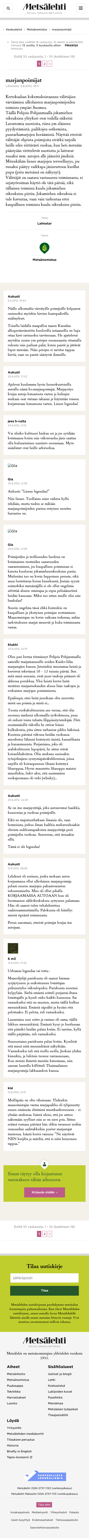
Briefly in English (19, 1451)
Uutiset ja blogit (60, 1374)
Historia (13, 1445)
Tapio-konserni (18, 1457)
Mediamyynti (40, 1512)
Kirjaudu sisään (43, 1192)
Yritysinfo (14, 1428)
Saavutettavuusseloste (44, 1527)
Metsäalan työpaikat (63, 1409)
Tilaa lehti (44, 1504)
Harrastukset (16, 1397)
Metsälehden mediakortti (25, 1433)
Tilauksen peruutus (21, 1439)
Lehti (51, 1380)
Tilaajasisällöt (58, 1415)
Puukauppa (15, 1385)
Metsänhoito (16, 1374)
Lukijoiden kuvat (60, 1391)
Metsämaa (55, 1403)
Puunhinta (55, 1397)
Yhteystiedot (58, 1512)
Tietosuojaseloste (67, 1519)
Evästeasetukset (42, 1519)
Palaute (74, 1512)
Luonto (12, 1403)
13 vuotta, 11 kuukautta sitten (41, 45)
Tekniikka (14, 1391)
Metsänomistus (37, 29)
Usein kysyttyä (20, 1519)
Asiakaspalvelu (19, 1512)
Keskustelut (14, 29)
